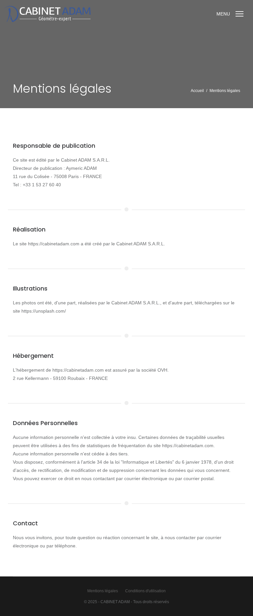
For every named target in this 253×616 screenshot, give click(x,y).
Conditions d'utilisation (145, 591)
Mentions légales (102, 591)
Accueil (197, 90)
